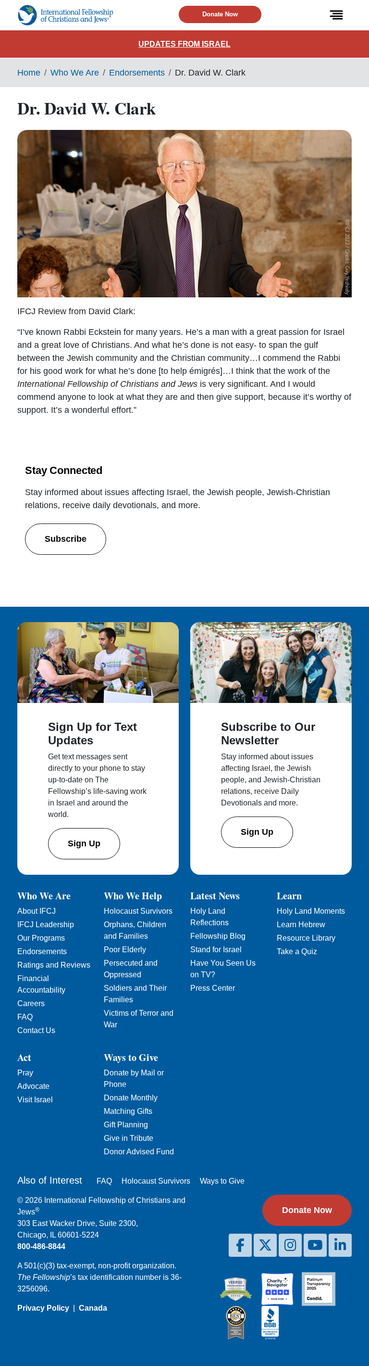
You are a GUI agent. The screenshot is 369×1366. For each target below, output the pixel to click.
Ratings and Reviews (53, 965)
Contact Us (36, 1030)
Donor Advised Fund (139, 1152)
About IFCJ (36, 911)
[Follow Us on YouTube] (315, 1245)
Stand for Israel (216, 949)
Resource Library (306, 938)
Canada (93, 1308)
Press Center (212, 988)
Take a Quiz (297, 951)
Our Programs (41, 938)
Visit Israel (35, 1100)
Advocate (33, 1086)
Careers (31, 1003)
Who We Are (74, 72)
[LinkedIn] (340, 1245)
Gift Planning (126, 1125)
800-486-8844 (41, 1246)
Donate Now (220, 14)
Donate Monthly (131, 1098)
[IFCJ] (65, 15)
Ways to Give (222, 1181)
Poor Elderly (125, 949)
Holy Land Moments (311, 911)
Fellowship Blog (218, 936)
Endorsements (137, 72)
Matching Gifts (128, 1111)
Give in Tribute (128, 1138)
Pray (25, 1073)
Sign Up (84, 843)
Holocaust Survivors (138, 911)
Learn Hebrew (301, 924)
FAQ (25, 1017)
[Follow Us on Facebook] (240, 1245)
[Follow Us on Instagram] (290, 1245)
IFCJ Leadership (45, 924)
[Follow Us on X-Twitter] (265, 1245)
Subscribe (65, 539)
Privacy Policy (43, 1308)
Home (28, 72)
